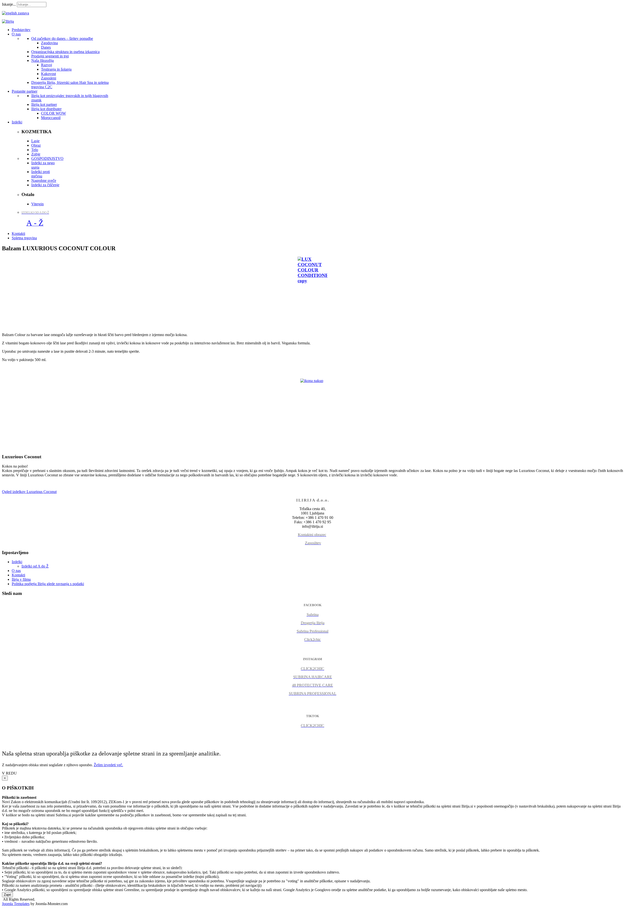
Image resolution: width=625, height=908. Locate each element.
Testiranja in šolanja (56, 69)
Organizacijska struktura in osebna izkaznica (65, 52)
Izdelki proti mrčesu (40, 174)
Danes (46, 47)
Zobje (35, 154)
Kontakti (18, 575)
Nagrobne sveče (43, 180)
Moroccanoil (51, 118)
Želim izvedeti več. (108, 765)
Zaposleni (48, 78)
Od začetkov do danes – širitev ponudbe (62, 38)
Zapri (7, 895)
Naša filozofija (42, 60)
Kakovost (48, 74)
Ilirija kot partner (44, 104)
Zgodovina (49, 43)
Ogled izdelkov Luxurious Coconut (29, 492)
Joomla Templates (16, 904)
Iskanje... (9, 4)
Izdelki (17, 562)
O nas (16, 571)
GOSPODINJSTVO (47, 158)
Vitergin (37, 204)
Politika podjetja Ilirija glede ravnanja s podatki (48, 584)
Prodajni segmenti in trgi (50, 56)
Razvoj (46, 65)
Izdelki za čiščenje (45, 185)
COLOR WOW (53, 113)
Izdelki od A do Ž (35, 566)
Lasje (35, 141)
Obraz (36, 145)
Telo (34, 150)
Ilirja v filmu (21, 579)
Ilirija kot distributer (46, 109)
